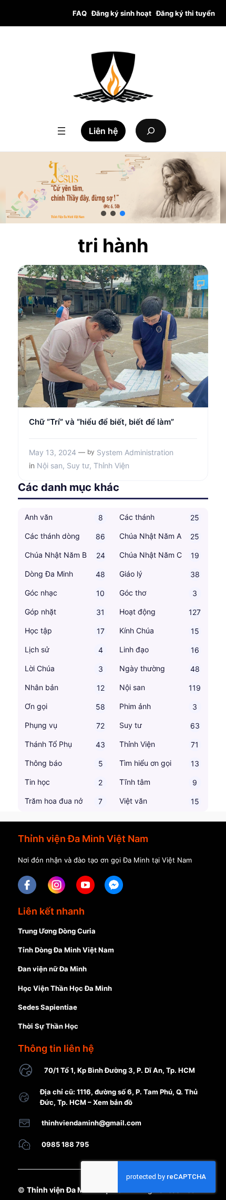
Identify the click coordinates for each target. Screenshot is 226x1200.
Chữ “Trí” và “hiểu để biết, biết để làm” (101, 422)
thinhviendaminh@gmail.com (91, 1123)
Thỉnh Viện (111, 465)
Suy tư (78, 465)
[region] (113, 187)
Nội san (50, 465)
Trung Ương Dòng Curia (57, 931)
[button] (103, 213)
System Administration (135, 452)
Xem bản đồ (112, 1102)
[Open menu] (61, 131)
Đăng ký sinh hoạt (121, 13)
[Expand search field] (151, 130)
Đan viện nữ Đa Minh (52, 969)
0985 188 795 (65, 1144)
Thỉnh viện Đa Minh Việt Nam (78, 1189)
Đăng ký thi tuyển (185, 13)
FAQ (80, 13)
